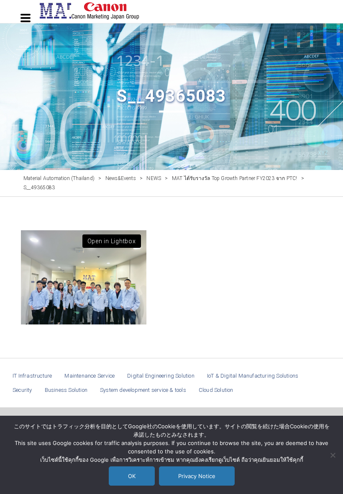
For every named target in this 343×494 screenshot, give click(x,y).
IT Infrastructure (32, 376)
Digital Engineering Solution (161, 376)
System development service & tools (143, 390)
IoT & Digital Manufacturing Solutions (252, 376)
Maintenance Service (89, 376)
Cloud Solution (216, 390)
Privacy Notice (196, 476)
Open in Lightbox (111, 241)
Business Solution (66, 390)
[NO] (332, 455)
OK (132, 476)
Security (22, 390)
